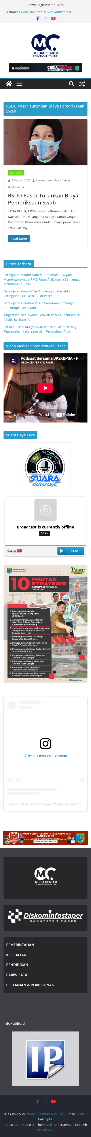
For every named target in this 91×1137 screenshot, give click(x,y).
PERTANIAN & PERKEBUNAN (30, 985)
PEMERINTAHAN (20, 944)
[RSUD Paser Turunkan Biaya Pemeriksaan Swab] (45, 142)
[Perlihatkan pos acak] (82, 84)
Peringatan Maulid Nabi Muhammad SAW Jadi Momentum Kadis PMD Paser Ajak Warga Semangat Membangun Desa (50, 12)
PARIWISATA (16, 974)
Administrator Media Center (53, 180)
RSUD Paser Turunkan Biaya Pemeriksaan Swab (43, 199)
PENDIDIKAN (17, 964)
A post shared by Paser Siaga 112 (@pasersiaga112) (46, 804)
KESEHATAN (16, 955)
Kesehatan (16, 172)
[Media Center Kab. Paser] (9, 84)
